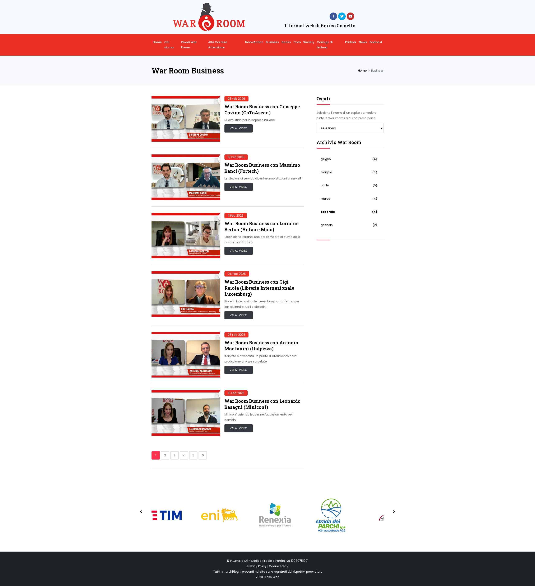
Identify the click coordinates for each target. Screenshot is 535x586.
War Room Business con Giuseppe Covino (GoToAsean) (262, 110)
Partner (350, 42)
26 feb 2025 (236, 335)
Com (297, 42)
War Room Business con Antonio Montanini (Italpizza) (261, 346)
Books (286, 42)
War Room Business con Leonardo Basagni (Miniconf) (262, 404)
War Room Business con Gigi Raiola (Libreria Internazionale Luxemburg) (259, 288)
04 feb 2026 (237, 274)
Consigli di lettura (324, 44)
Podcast (375, 42)
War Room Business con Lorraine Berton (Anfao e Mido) (261, 226)
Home (157, 42)
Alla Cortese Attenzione (217, 44)
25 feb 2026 (236, 99)
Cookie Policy (278, 566)
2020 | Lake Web (267, 577)
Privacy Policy (256, 566)
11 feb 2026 (235, 215)
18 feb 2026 (236, 157)
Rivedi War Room (189, 44)
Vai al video (238, 128)
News (363, 42)
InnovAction (254, 42)
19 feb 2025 (236, 393)
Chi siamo (169, 44)
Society (308, 42)
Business (272, 42)
